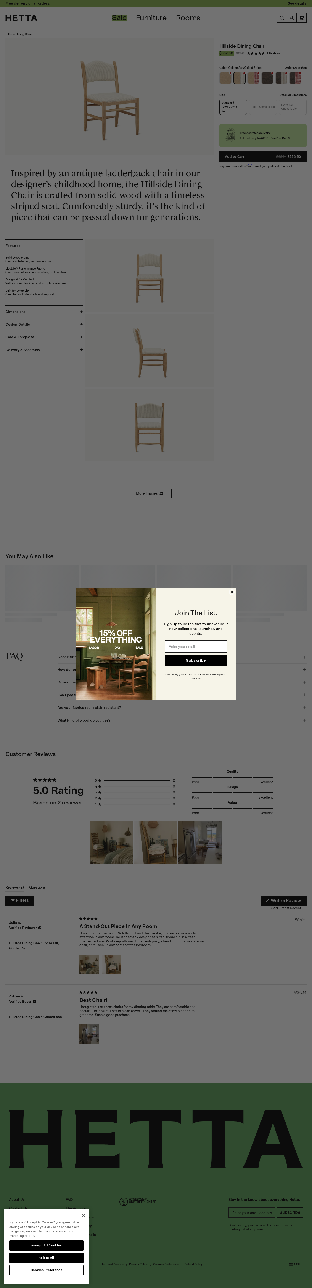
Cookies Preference (47, 1270)
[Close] (84, 1216)
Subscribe (196, 660)
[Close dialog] (232, 592)
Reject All (46, 1258)
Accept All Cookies (46, 1245)
